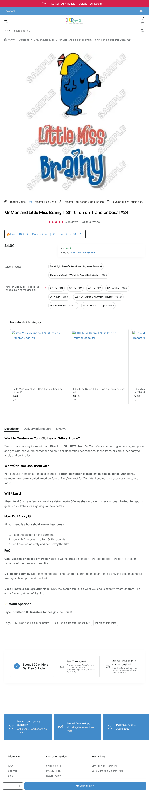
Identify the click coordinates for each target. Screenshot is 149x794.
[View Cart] (141, 20)
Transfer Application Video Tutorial (83, 201)
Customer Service (56, 756)
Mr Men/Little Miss (44, 39)
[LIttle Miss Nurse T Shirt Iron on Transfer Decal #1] (99, 358)
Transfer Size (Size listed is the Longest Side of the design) (21, 288)
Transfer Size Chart (44, 201)
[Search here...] (142, 30)
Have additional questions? (127, 201)
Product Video (17, 201)
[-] (6, 786)
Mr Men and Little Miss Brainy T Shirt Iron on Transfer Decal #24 (52, 622)
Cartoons (24, 39)
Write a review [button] (91, 222)
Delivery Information (37, 428)
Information (14, 756)
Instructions (98, 756)
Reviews (60, 428)
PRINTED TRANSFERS (83, 252)
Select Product (12, 266)
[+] (20, 786)
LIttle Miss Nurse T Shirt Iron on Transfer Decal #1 (99, 390)
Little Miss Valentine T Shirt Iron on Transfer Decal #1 (37, 390)
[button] (85, 786)
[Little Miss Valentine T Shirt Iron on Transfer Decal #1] (39, 358)
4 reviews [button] (71, 222)
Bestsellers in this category (25, 322)
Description (11, 428)
